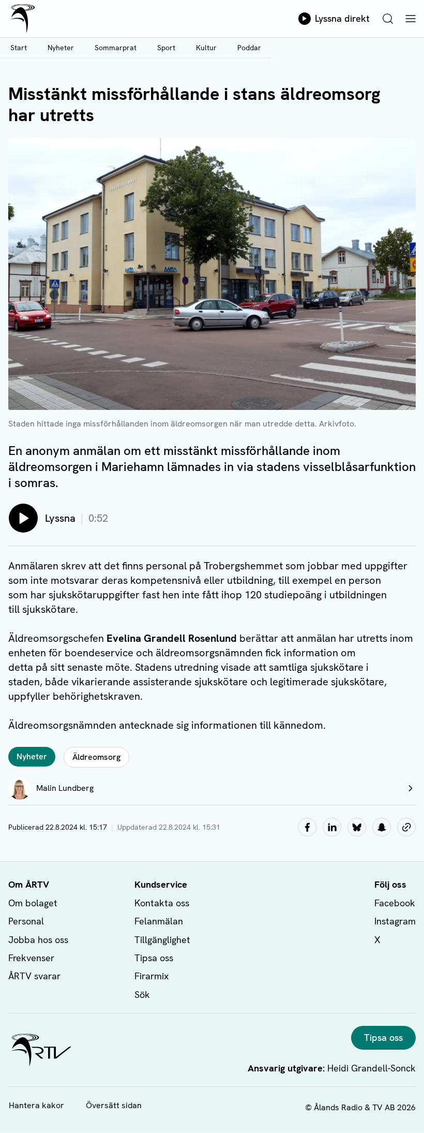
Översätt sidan (114, 1105)
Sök (142, 994)
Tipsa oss (153, 958)
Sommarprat (116, 47)
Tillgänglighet (162, 940)
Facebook (394, 903)
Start (18, 47)
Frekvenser (31, 958)
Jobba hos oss (38, 940)
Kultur (206, 47)
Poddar (249, 47)
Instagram (395, 921)
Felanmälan (158, 921)
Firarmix (151, 976)
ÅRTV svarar (34, 976)
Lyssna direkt (342, 18)
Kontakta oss (161, 903)
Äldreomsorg (96, 757)
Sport (166, 47)
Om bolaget (32, 903)
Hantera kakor (36, 1105)
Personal (26, 921)
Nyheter (61, 47)
